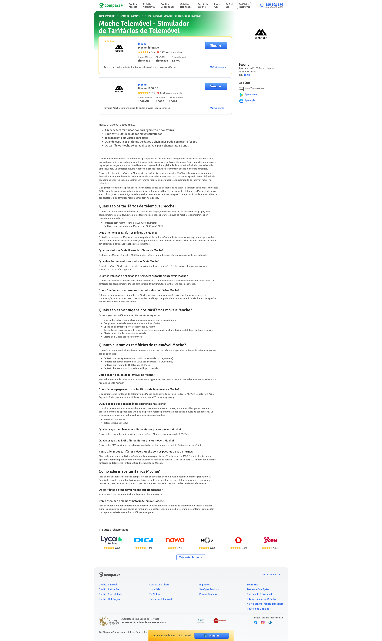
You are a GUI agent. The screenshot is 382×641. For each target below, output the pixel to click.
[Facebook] (256, 622)
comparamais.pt (107, 15)
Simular (216, 45)
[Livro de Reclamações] (219, 621)
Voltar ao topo (269, 574)
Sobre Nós (253, 584)
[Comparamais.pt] (111, 5)
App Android (251, 94)
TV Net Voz (229, 5)
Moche (142, 44)
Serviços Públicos (209, 589)
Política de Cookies (258, 608)
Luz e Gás (217, 5)
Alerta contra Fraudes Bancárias (265, 603)
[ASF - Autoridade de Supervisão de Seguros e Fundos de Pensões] (200, 621)
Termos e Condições (258, 589)
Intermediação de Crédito (261, 599)
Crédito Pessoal (132, 5)
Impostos (204, 584)
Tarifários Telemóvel (244, 5)
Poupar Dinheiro (208, 594)
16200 (247, 74)
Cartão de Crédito (202, 5)
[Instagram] (263, 622)
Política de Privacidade (260, 594)
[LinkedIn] (270, 622)
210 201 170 (274, 4)
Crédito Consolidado (167, 5)
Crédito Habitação (186, 5)
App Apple (250, 100)
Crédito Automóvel (149, 5)
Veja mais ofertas (189, 557)
